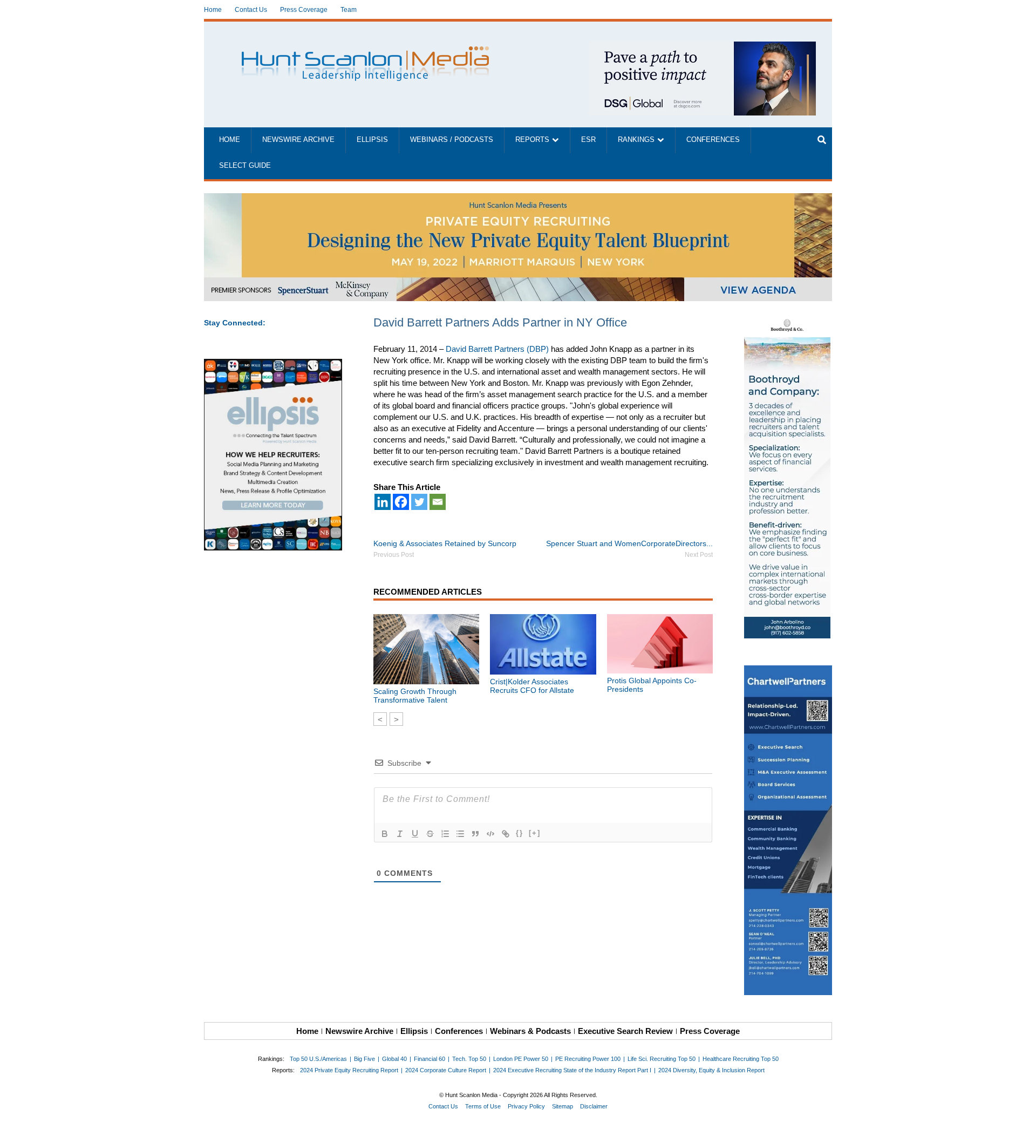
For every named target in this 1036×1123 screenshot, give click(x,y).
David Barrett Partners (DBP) (497, 348)
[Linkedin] (382, 502)
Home (213, 9)
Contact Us (251, 9)
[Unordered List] (460, 833)
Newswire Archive (298, 140)
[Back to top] (1020, 1107)
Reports (532, 140)
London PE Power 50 (520, 1059)
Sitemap (562, 1106)
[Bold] (384, 833)
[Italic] (399, 833)
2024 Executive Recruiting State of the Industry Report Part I (572, 1070)
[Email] (438, 502)
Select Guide (245, 165)
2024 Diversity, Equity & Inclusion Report (711, 1070)
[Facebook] (401, 502)
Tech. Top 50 (469, 1059)
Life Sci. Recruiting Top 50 (662, 1059)
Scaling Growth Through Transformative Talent (414, 695)
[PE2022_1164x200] (518, 198)
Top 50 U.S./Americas (318, 1059)
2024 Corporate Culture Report (445, 1070)
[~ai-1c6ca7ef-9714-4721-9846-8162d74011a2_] (702, 47)
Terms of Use (483, 1106)
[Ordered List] (445, 833)
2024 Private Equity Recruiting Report (349, 1070)
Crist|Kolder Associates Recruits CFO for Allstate (532, 686)
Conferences (713, 140)
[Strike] (430, 833)
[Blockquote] (475, 833)
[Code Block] (490, 833)
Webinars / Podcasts (451, 140)
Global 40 (394, 1059)
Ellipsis (372, 140)
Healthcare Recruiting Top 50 (741, 1059)
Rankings (636, 140)
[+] (535, 833)
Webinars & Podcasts (530, 1031)
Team (348, 9)
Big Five (364, 1059)
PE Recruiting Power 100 (588, 1059)
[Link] (505, 833)
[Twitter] (419, 502)
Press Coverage (304, 9)
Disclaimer (594, 1106)
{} (519, 833)
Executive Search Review (625, 1031)
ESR (588, 140)
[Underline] (414, 833)
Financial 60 (429, 1059)
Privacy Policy (526, 1106)
